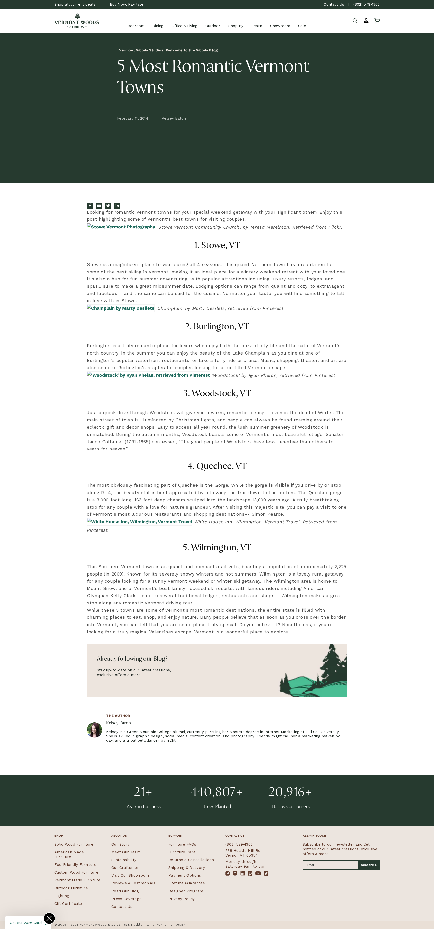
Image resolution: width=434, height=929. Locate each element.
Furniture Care (182, 852)
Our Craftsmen (125, 867)
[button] (355, 21)
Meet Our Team (126, 852)
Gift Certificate (68, 903)
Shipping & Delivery (186, 867)
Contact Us (334, 4)
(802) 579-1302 (366, 4)
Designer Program (185, 891)
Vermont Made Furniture (77, 880)
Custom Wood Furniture (76, 872)
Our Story (120, 844)
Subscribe (369, 865)
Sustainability (123, 860)
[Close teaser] (49, 918)
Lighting (61, 896)
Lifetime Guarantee (186, 883)
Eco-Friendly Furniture (75, 864)
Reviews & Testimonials (133, 883)
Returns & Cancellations (191, 860)
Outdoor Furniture (71, 888)
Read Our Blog (125, 891)
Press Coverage (126, 899)
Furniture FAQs (182, 844)
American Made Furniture (69, 854)
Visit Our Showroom (130, 875)
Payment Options (184, 875)
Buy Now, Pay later (127, 4)
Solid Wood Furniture (73, 844)
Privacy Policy (181, 899)
